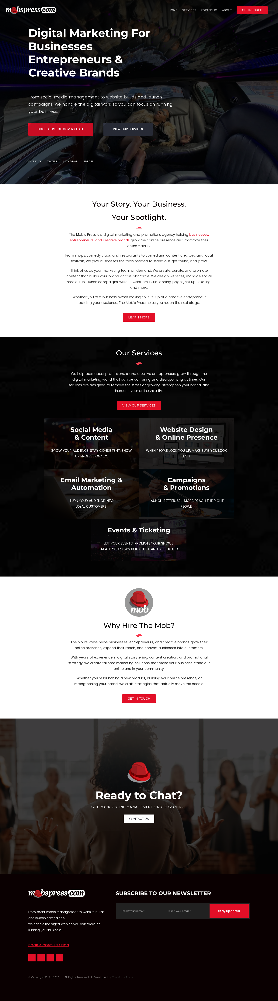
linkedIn (88, 161)
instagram (70, 161)
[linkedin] (50, 957)
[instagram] (41, 957)
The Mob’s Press (122, 977)
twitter (52, 161)
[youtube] (59, 957)
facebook (35, 161)
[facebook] (32, 957)
